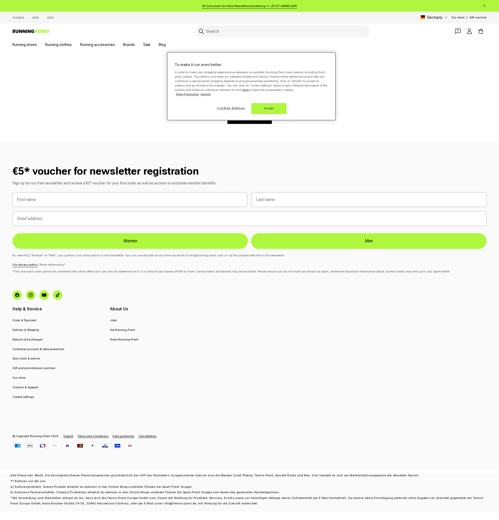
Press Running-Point (124, 339)
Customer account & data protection (38, 349)
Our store (457, 17)
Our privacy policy (25, 264)
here (245, 90)
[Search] (201, 31)
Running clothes (58, 45)
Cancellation (147, 436)
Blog (162, 45)
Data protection (123, 436)
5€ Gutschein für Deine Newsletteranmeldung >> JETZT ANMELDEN (249, 6)
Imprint (205, 94)
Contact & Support (25, 387)
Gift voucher (478, 17)
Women (18, 17)
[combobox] (283, 31)
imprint (68, 436)
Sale (146, 45)
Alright (269, 108)
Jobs (113, 320)
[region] (251, 86)
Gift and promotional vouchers (33, 368)
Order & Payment (24, 320)
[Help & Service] (458, 31)
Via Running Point (122, 330)
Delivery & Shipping (25, 330)
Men (35, 17)
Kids (50, 17)
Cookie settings (23, 397)
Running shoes (24, 45)
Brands (129, 45)
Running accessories (97, 45)
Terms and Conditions (92, 436)
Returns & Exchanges (27, 339)
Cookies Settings (231, 108)
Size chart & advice (26, 358)
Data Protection (187, 94)
